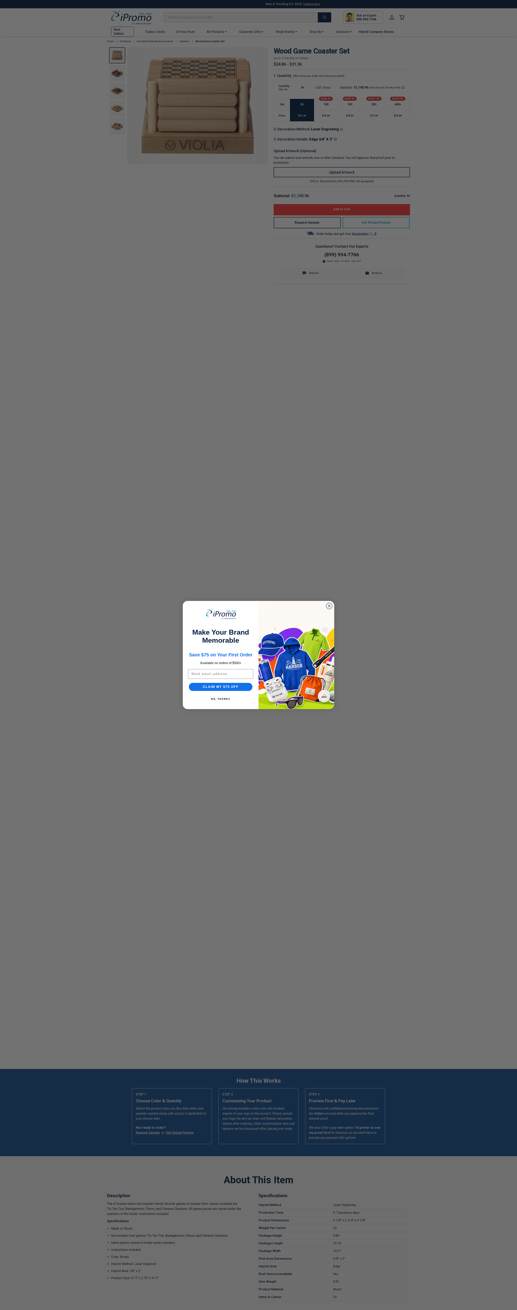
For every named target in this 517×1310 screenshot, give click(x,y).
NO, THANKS (220, 699)
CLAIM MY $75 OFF (221, 687)
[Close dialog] (329, 606)
